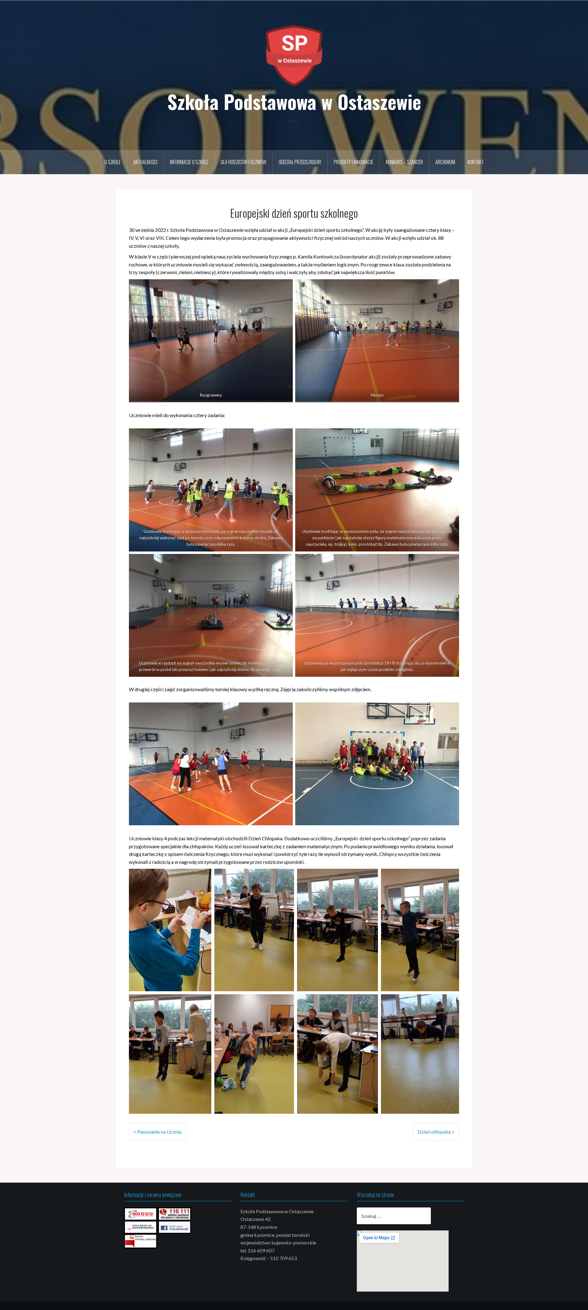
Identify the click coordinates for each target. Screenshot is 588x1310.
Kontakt (476, 162)
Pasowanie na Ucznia (159, 1132)
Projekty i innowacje (353, 162)
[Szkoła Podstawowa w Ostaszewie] (294, 55)
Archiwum (445, 162)
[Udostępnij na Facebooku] (188, 982)
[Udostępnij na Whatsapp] (196, 982)
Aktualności (145, 162)
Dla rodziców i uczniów (243, 162)
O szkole (112, 162)
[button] (170, 930)
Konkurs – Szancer (404, 162)
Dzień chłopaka (434, 1132)
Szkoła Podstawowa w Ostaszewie (294, 101)
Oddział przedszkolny (300, 162)
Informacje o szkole (189, 162)
